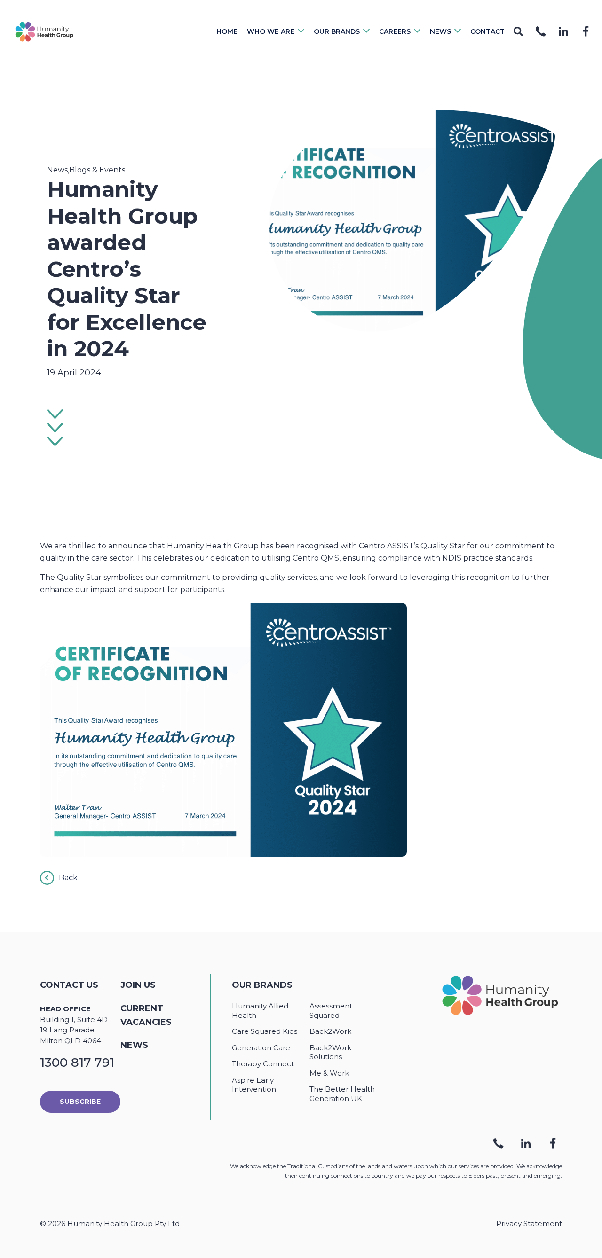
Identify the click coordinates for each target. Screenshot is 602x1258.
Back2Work (330, 1031)
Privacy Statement (529, 1223)
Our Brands (262, 985)
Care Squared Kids (264, 1031)
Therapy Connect (263, 1063)
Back (68, 877)
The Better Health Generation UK (342, 1094)
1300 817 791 (77, 1062)
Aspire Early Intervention (254, 1085)
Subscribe (80, 1101)
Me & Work (329, 1073)
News (134, 1045)
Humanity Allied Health (260, 1010)
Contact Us (69, 985)
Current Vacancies (146, 1015)
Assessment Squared (330, 1010)
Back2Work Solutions (330, 1052)
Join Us (138, 985)
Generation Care (261, 1047)
